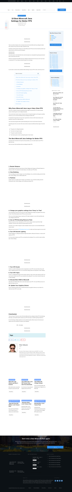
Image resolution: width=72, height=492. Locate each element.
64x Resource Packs (55, 83)
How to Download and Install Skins (54, 462)
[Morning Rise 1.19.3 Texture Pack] (40, 396)
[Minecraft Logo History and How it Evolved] (14, 375)
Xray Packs (53, 38)
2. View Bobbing (19, 84)
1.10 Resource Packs (54, 65)
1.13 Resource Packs (54, 61)
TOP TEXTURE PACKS (32, 454)
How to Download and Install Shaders (55, 466)
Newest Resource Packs (14, 454)
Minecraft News (12, 379)
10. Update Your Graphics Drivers (22, 101)
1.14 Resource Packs (54, 60)
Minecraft (27, 316)
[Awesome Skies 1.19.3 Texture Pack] (27, 396)
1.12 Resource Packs (54, 62)
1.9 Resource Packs (54, 66)
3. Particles (18, 86)
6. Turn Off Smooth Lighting (21, 92)
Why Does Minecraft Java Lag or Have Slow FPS (27, 77)
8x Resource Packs (55, 79)
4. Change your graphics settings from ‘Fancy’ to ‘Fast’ (27, 88)
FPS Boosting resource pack (24, 229)
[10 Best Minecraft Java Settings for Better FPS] (50, 20)
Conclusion (18, 103)
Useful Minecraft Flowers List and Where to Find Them (57, 114)
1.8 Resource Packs (54, 67)
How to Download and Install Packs (54, 456)
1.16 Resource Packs (54, 57)
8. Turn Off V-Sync (19, 97)
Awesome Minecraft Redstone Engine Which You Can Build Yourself (58, 109)
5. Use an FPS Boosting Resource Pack (24, 90)
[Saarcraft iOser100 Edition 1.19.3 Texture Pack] (14, 396)
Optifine (52, 35)
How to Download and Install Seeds (55, 460)
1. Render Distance (20, 82)
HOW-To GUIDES (50, 454)
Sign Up (55, 447)
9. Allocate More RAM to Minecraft (23, 99)
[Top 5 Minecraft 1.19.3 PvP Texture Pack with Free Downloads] (27, 375)
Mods (52, 39)
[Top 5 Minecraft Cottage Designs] (40, 375)
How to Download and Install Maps (54, 464)
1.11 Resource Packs (54, 64)
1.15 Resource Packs (54, 58)
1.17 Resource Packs (54, 56)
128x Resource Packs (55, 84)
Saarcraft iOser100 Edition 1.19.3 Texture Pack (12, 463)
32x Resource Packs (55, 82)
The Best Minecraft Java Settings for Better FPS (27, 79)
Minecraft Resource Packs (14, 401)
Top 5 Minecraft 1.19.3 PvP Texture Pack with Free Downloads (58, 98)
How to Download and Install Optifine (55, 458)
